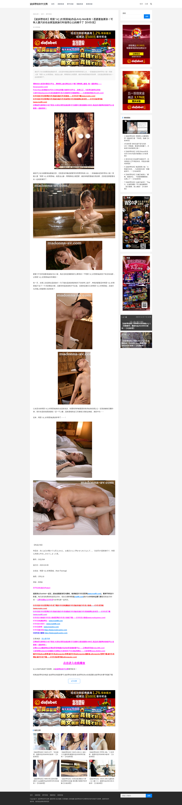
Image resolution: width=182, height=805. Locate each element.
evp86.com (78, 597)
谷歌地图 (71, 799)
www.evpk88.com (56, 621)
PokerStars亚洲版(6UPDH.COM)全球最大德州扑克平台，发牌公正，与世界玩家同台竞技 (66, 90)
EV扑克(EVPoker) (43, 588)
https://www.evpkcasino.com (55, 630)
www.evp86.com (94, 594)
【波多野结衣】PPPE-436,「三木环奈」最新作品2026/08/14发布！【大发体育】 (101, 754)
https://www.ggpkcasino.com (55, 633)
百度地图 (65, 799)
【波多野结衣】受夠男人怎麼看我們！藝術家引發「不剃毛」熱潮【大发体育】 (136, 138)
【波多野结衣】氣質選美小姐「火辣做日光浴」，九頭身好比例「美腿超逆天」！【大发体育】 (136, 169)
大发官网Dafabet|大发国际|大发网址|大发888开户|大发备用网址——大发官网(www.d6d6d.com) (69, 651)
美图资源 (61, 4)
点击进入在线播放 (74, 663)
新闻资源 (89, 4)
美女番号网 (45, 639)
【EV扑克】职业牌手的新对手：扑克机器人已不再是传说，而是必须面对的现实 (136, 161)
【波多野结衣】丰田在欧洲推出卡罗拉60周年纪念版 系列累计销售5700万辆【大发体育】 (74, 781)
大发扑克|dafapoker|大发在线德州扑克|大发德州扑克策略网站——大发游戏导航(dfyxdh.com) (68, 93)
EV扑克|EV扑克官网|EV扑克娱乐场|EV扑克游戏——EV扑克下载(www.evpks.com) (64, 96)
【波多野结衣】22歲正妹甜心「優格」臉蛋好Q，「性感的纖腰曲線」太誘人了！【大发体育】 (136, 177)
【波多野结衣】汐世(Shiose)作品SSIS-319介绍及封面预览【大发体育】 (136, 154)
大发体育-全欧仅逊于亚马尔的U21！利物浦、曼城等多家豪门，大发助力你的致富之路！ (136, 146)
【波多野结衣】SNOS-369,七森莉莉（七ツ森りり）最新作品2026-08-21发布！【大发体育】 (101, 781)
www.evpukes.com (51, 627)
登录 (141, 4)
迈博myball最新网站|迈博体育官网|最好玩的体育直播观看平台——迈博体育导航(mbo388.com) (68, 648)
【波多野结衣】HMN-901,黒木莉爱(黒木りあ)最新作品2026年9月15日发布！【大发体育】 (46, 781)
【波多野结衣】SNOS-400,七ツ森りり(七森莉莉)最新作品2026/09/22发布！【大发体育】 (73, 754)
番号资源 (70, 4)
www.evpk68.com (53, 624)
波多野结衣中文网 (39, 4)
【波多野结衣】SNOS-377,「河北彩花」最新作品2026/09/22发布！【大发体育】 (45, 754)
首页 (52, 4)
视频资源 (80, 4)
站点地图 (58, 799)
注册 (146, 4)
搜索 (124, 13)
